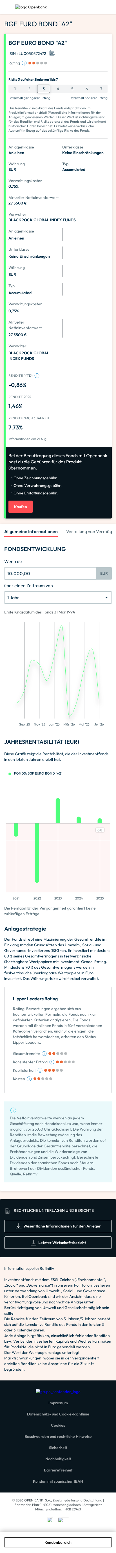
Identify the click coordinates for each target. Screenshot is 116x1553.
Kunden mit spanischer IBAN (58, 1481)
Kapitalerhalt (24, 1070)
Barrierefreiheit (58, 1470)
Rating (14, 63)
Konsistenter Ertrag (30, 1061)
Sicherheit (58, 1447)
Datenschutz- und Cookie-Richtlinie (58, 1414)
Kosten (19, 1078)
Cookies (58, 1425)
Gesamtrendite (26, 1053)
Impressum (58, 1402)
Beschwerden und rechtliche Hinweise (58, 1436)
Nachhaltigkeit (58, 1458)
